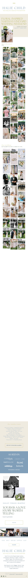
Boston (15, 565)
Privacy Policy (12, 574)
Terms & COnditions (19, 574)
